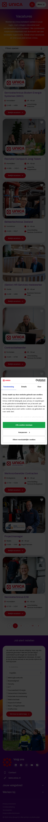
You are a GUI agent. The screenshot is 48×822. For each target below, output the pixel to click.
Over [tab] (39, 387)
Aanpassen (22, 432)
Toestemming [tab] (8, 387)
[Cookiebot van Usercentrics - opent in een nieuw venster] (35, 380)
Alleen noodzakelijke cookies (24, 440)
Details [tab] (24, 387)
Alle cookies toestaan (24, 425)
